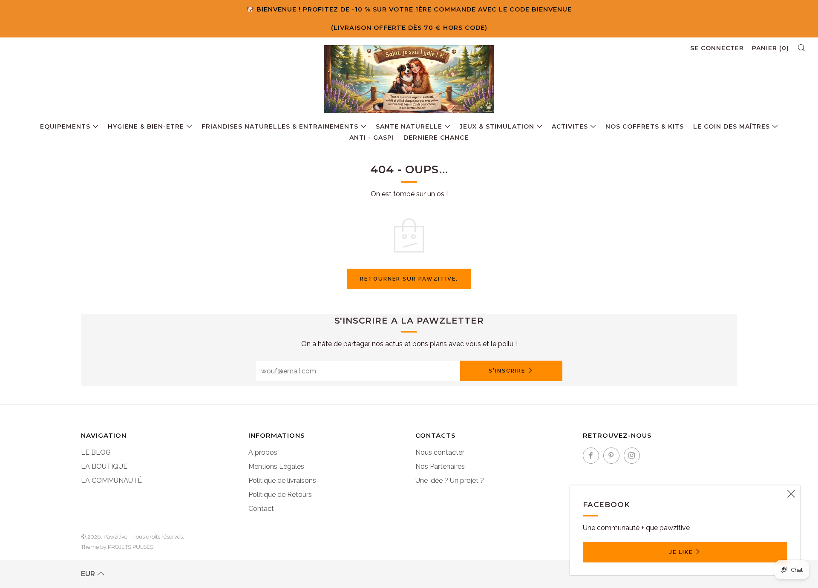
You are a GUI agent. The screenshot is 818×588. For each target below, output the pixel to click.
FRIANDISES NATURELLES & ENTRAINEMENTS (280, 126)
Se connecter (717, 48)
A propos (262, 452)
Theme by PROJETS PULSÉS (117, 547)
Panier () (770, 48)
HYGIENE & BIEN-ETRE (146, 126)
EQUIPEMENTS (65, 126)
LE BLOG (96, 452)
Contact (261, 509)
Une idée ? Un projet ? (449, 480)
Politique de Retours (280, 494)
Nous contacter (439, 452)
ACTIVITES (570, 126)
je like (681, 552)
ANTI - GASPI (371, 137)
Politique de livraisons (282, 480)
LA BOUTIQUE (104, 466)
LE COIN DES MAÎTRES (731, 126)
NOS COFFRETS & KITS (644, 126)
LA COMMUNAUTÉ (111, 480)
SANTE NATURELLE (409, 126)
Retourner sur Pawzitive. (409, 278)
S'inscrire (507, 370)
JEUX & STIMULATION (497, 126)
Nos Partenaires (440, 466)
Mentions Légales (276, 466)
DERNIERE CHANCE (436, 137)
